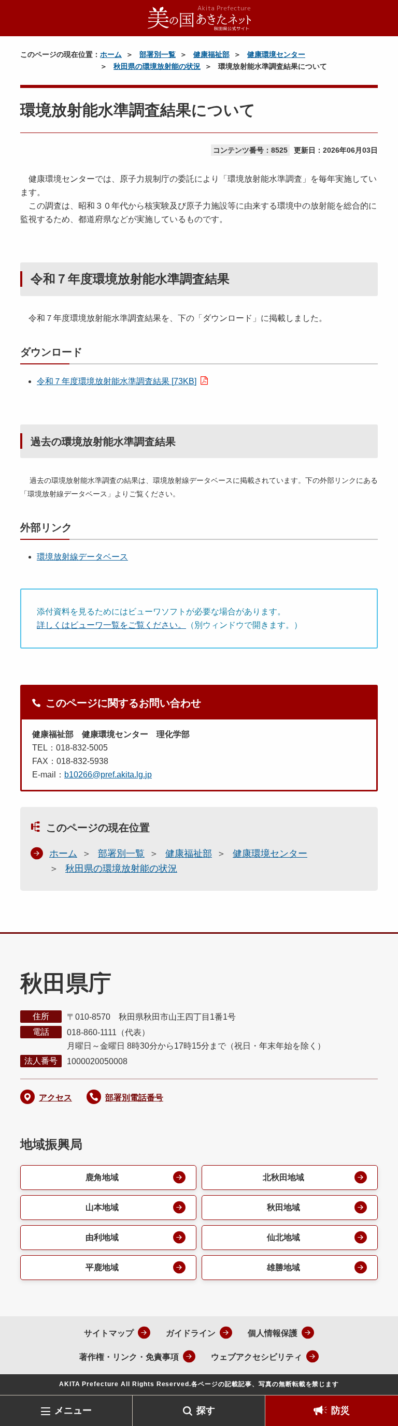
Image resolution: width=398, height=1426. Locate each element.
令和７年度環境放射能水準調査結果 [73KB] (116, 381)
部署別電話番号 (134, 1097)
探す (205, 1410)
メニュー (73, 1410)
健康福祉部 (211, 54)
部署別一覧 (157, 54)
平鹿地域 (102, 1267)
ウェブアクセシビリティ (256, 1357)
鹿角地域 (102, 1177)
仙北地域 (283, 1237)
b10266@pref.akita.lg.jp (108, 774)
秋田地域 (283, 1207)
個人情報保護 (272, 1333)
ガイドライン (191, 1333)
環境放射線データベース (82, 556)
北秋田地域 (283, 1177)
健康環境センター (276, 54)
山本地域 (102, 1207)
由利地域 (102, 1237)
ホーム (111, 54)
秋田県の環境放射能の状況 (157, 66)
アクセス (55, 1097)
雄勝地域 (283, 1267)
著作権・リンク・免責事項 (129, 1357)
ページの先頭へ (374, 1378)
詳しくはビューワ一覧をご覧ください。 (111, 625)
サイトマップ (109, 1333)
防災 (340, 1410)
